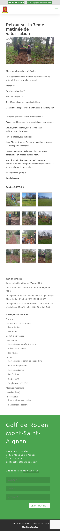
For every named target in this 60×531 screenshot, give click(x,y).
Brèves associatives (17, 348)
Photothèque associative (19, 400)
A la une (9, 318)
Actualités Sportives (17, 365)
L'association (11, 42)
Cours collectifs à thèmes (17, 283)
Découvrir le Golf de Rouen (32, 38)
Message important (15, 387)
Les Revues (13, 352)
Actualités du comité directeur (22, 343)
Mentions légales (30, 527)
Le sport (9, 357)
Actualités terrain (16, 369)
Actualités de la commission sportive (25, 360)
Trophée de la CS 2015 (18, 383)
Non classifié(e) (13, 392)
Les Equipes (13, 374)
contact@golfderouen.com (21, 461)
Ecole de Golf (14, 326)
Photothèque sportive (18, 404)
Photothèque (12, 396)
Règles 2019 (14, 378)
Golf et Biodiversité (15, 335)
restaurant (13, 331)
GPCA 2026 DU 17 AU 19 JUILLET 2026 (23, 287)
